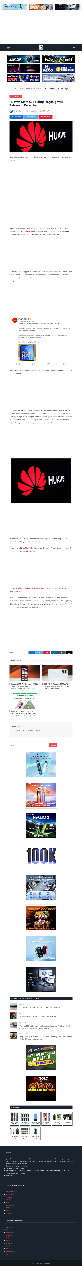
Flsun (8, 1240)
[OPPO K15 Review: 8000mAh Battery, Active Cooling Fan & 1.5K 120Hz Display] (57, 673)
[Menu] (8, 47)
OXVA (8, 1200)
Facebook (9, 1175)
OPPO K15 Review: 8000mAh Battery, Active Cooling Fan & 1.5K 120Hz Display (56, 686)
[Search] (74, 47)
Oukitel (8, 1249)
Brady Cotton (22, 111)
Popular (14, 998)
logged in (24, 730)
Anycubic (9, 1243)
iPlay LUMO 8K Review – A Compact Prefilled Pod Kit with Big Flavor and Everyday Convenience (45, 1027)
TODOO (9, 1213)
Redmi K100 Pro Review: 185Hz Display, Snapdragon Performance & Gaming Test (24, 686)
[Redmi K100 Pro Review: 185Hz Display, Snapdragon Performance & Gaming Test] (25, 673)
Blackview (9, 1232)
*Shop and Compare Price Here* (16, 1173)
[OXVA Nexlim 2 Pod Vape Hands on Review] (13, 1015)
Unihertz (9, 1238)
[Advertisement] (41, 27)
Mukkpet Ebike (11, 1251)
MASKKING (10, 1205)
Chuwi (8, 1230)
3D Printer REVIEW (26, 998)
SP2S (8, 1208)
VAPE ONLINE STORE (13, 1192)
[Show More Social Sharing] (55, 117)
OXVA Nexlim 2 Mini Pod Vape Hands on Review (39, 1007)
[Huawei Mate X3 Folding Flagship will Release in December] (41, 136)
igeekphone (46, 1263)
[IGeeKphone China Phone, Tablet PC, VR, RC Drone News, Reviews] (41, 47)
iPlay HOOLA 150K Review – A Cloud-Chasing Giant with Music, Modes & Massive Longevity (45, 1037)
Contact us (9, 1166)
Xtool (8, 1246)
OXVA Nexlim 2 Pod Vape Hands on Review (37, 1017)
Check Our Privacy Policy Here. (16, 1168)
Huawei (16, 96)
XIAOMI (37, 998)
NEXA (8, 1202)
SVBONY (9, 1227)
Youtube (8, 1178)
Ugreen (8, 1254)
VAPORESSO (10, 1194)
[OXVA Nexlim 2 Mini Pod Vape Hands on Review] (13, 1006)
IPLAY (8, 1211)
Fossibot (9, 1235)
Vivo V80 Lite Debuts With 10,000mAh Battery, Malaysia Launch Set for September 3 (23, 713)
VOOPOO (9, 1197)
